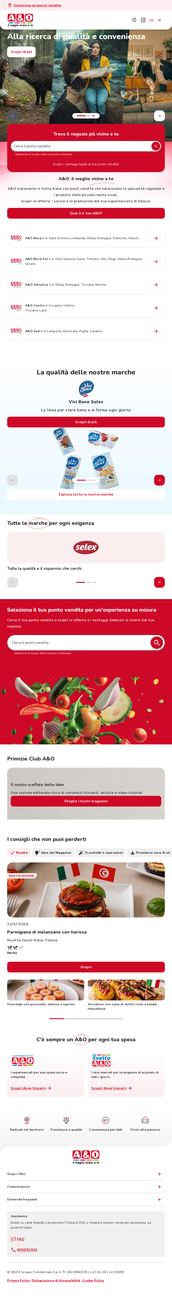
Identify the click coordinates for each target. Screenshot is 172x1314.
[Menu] (159, 20)
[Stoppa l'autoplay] (93, 116)
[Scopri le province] (155, 238)
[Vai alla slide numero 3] (93, 480)
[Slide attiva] (81, 115)
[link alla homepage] (23, 20)
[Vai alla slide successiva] (159, 115)
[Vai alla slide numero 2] (88, 115)
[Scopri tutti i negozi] (134, 20)
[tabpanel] (86, 941)
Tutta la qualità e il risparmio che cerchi (44, 568)
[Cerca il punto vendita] (156, 642)
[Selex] (86, 547)
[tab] (18, 852)
